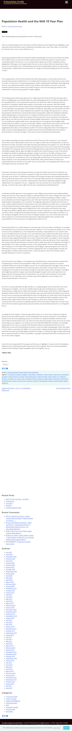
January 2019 (10, 608)
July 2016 (9, 663)
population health (30, 379)
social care (29, 381)
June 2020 (9, 576)
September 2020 (11, 571)
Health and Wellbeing (13, 701)
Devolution (65, 374)
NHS (30, 372)
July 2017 (9, 637)
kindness (4, 379)
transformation (58, 381)
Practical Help (10, 709)
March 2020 (10, 582)
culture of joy (57, 374)
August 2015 (10, 684)
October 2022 (10, 565)
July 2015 (9, 686)
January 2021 (10, 567)
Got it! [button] (66, 728)
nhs (15, 379)
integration (62, 377)
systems (35, 381)
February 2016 (10, 673)
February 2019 (10, 605)
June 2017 (9, 639)
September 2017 (11, 633)
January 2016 (10, 675)
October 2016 (10, 656)
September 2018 (11, 616)
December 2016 (11, 652)
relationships (64, 379)
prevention (40, 379)
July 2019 (9, 595)
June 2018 (9, 622)
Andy (20, 26)
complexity (39, 374)
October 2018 (10, 614)
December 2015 (11, 678)
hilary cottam (52, 377)
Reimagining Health (14, 1)
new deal (10, 379)
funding (21, 377)
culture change (48, 374)
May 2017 (9, 641)
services (14, 381)
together (50, 381)
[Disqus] (36, 416)
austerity (19, 374)
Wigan (66, 381)
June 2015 (9, 688)
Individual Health (11, 703)
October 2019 (10, 591)
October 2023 (10, 559)
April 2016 (9, 669)
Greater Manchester (31, 377)
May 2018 (9, 624)
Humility (9, 506)
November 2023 (11, 557)
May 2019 (9, 599)
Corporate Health (13, 372)
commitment (32, 374)
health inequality (42, 377)
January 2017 (10, 650)
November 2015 (11, 680)
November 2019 (11, 588)
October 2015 (10, 682)
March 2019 (10, 603)
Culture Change (23, 372)
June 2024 (9, 554)
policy (23, 379)
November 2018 (11, 612)
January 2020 (10, 586)
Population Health (12, 707)
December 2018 (11, 610)
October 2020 (10, 569)
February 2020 (10, 584)
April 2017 (9, 644)
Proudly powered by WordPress (12, 723)
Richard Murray (6, 381)
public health (48, 379)
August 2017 (10, 635)
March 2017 (10, 646)
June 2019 (9, 597)
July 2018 (9, 620)
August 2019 (10, 593)
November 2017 (11, 629)
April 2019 (9, 601)
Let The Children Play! (63, 388)
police (18, 379)
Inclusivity (9, 503)
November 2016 (11, 654)
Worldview (35, 372)
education (5, 377)
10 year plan (12, 374)
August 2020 (10, 574)
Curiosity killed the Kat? (13, 508)
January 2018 (10, 627)
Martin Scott (45, 723)
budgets (24, 374)
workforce (5, 383)
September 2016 (11, 658)
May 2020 (9, 578)
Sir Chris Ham (21, 381)
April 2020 (9, 580)
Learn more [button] (56, 728)
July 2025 (9, 552)
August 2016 (10, 661)
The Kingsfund (43, 381)
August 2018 (10, 618)
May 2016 (9, 667)
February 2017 (10, 648)
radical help (56, 379)
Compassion (10, 501)
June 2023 (9, 561)
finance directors (13, 377)
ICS (58, 377)
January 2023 (10, 563)
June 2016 (9, 665)
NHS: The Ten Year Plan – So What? (17, 499)
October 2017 (10, 631)
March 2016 (10, 671)
